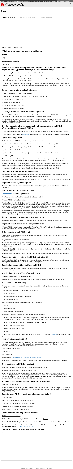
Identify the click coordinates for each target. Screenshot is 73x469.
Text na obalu (47, 17)
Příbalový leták (10, 17)
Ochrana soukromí (41, 468)
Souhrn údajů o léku (29, 17)
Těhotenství (25, 134)
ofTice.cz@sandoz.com (26, 426)
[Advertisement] (36, 33)
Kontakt (49, 468)
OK (71, 1)
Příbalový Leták (14, 4)
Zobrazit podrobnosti (63, 1)
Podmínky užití (30, 468)
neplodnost (53, 334)
